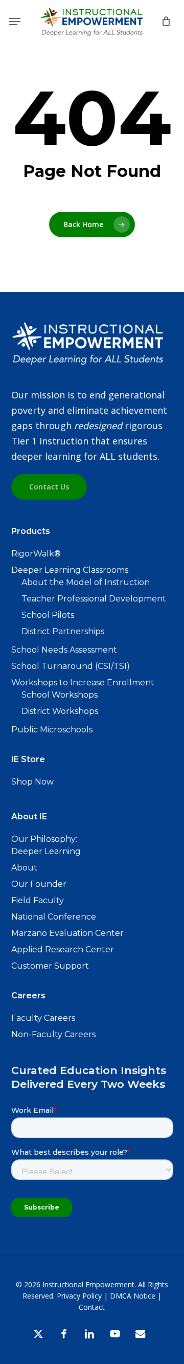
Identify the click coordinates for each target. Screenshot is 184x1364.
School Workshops (59, 695)
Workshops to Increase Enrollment (82, 682)
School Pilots (47, 615)
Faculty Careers (43, 1018)
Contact (92, 1307)
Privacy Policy (79, 1296)
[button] (14, 21)
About (24, 868)
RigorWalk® (36, 553)
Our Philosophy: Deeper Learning (46, 845)
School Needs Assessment (64, 650)
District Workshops (59, 711)
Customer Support (50, 966)
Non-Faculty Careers (53, 1034)
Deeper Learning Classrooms (69, 570)
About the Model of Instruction (85, 582)
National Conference (53, 917)
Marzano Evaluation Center (67, 933)
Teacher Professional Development (93, 598)
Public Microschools (52, 729)
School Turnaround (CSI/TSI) (70, 666)
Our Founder (38, 884)
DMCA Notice (132, 1296)
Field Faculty (37, 900)
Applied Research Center (62, 949)
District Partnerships (62, 631)
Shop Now (32, 782)
